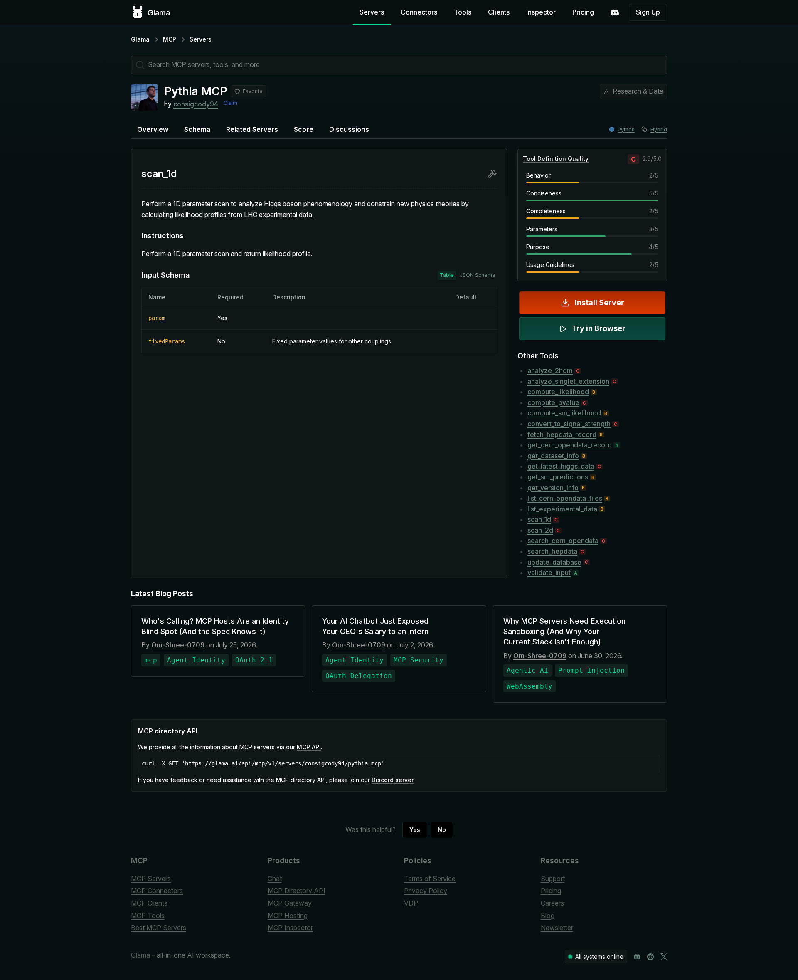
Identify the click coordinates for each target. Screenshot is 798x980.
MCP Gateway (290, 903)
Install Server (599, 302)
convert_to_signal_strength (569, 424)
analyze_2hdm (550, 370)
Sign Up (648, 12)
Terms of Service (430, 878)
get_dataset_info (553, 456)
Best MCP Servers (158, 927)
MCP (169, 39)
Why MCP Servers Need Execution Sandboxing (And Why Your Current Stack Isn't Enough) (564, 631)
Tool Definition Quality (556, 158)
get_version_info (553, 488)
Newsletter (557, 927)
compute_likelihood (558, 392)
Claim (230, 103)
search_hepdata (552, 551)
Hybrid (658, 129)
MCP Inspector (290, 927)
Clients (499, 12)
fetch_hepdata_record (561, 434)
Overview (152, 129)
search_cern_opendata (562, 540)
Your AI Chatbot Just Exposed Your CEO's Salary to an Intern (375, 626)
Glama (140, 39)
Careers (552, 903)
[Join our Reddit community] (650, 956)
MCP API (309, 746)
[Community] (615, 12)
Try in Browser (598, 328)
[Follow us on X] (663, 956)
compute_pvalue (553, 402)
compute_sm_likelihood (564, 413)
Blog (547, 915)
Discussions (349, 129)
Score (303, 129)
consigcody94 (195, 104)
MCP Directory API (296, 890)
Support (553, 878)
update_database (554, 562)
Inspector (541, 12)
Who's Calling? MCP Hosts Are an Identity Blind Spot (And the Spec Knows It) (215, 626)
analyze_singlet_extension (568, 381)
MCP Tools (148, 915)
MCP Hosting (288, 915)
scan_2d (540, 530)
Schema (197, 129)
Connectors (419, 12)
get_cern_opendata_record (569, 445)
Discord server (393, 779)
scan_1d (539, 519)
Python (626, 129)
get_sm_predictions (557, 477)
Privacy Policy (425, 890)
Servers (372, 12)
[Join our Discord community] (637, 956)
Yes (414, 829)
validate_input (549, 572)
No (442, 829)
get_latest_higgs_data (560, 466)
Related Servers (252, 129)
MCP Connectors (157, 890)
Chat (275, 878)
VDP (411, 903)
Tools (462, 12)
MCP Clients (149, 903)
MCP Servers (151, 878)
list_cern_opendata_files (564, 498)
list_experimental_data (562, 509)
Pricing (583, 12)
